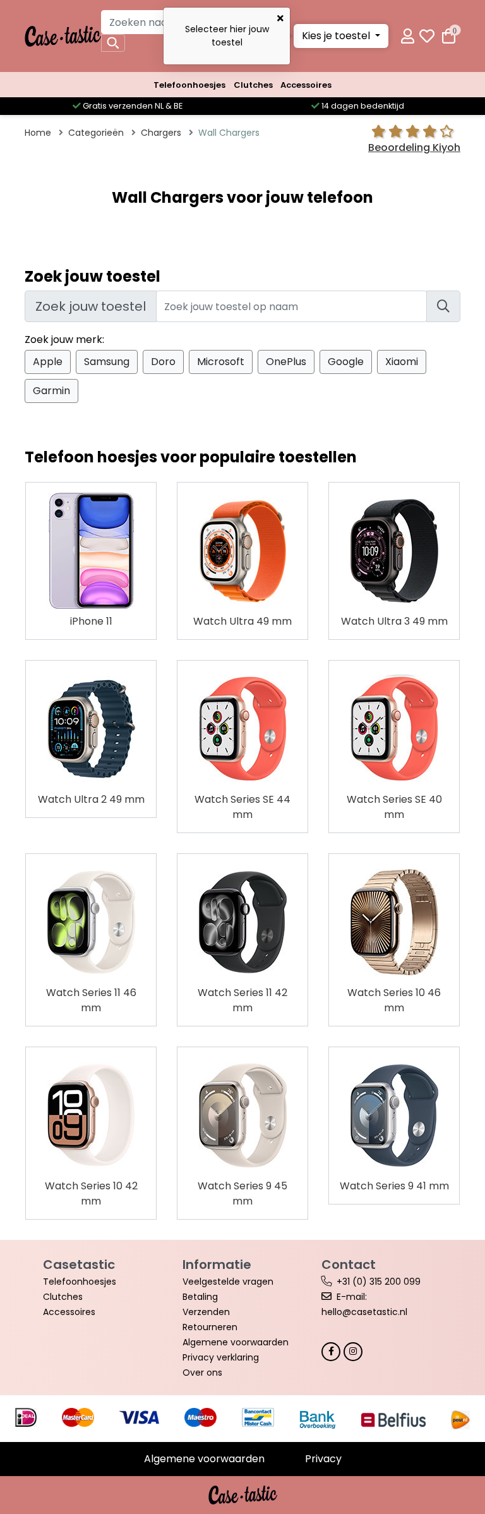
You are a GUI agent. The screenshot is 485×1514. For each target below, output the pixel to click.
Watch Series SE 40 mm (394, 807)
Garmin (51, 390)
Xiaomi (401, 361)
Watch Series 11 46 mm (91, 1000)
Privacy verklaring (221, 1357)
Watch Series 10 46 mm (394, 1000)
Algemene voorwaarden (236, 1342)
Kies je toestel (337, 35)
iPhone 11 (91, 621)
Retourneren (210, 1327)
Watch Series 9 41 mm (394, 1186)
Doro (163, 361)
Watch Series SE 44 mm (242, 807)
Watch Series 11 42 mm (242, 1000)
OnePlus (286, 361)
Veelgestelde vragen (228, 1281)
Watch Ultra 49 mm (242, 621)
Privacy (323, 1458)
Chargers (161, 132)
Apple (48, 361)
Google (346, 361)
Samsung (106, 361)
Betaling (200, 1296)
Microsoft (220, 361)
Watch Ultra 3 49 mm (394, 621)
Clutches (253, 85)
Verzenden (206, 1312)
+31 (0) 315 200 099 (379, 1281)
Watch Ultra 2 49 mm (91, 799)
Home (38, 132)
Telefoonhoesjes (189, 85)
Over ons (202, 1372)
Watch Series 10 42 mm (91, 1193)
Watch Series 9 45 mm (242, 1193)
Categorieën (96, 132)
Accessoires (306, 85)
